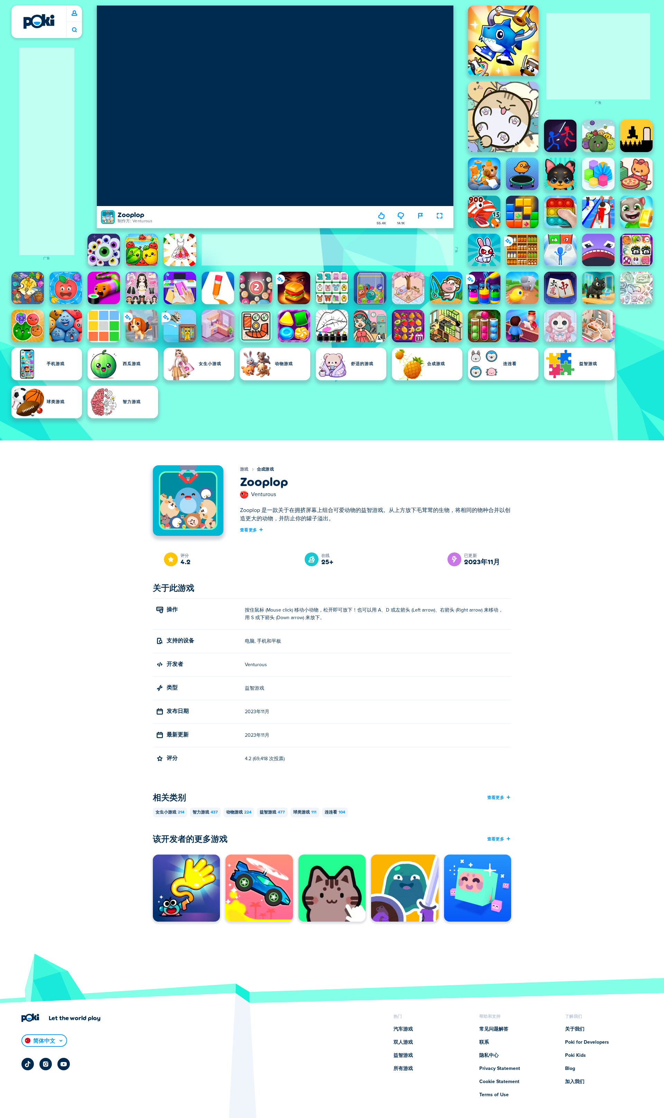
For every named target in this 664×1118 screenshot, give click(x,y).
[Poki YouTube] (63, 1064)
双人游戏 (403, 1042)
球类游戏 (304, 812)
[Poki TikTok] (27, 1064)
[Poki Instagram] (45, 1064)
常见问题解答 (493, 1029)
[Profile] (74, 13)
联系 (484, 1042)
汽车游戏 (403, 1029)
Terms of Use (494, 1094)
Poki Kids (575, 1055)
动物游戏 (238, 812)
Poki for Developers (587, 1042)
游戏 (244, 469)
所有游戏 (403, 1068)
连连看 (335, 812)
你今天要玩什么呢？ (74, 30)
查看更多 (248, 529)
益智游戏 (272, 812)
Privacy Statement (499, 1068)
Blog (570, 1068)
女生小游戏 (170, 812)
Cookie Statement (499, 1081)
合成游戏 (265, 469)
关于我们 (574, 1029)
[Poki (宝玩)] (38, 21)
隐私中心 (489, 1055)
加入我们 (574, 1081)
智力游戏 (205, 812)
